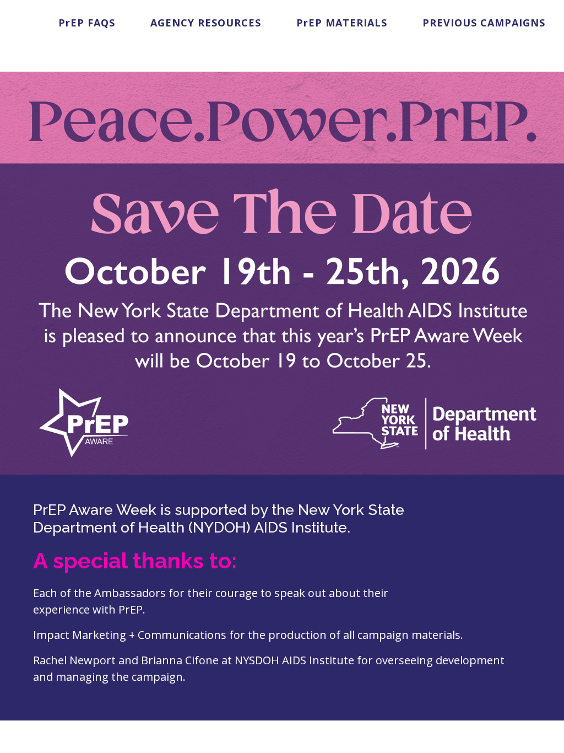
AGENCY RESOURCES (205, 22)
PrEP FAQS (86, 22)
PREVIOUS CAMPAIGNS (483, 22)
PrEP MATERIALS (341, 22)
